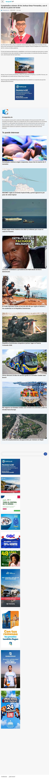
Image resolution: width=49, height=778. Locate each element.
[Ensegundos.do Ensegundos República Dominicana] (10, 1)
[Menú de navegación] (2, 1)
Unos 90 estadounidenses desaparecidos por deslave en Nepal (23, 440)
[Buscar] (45, 454)
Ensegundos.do (6, 10)
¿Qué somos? (12, 776)
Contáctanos (4, 776)
